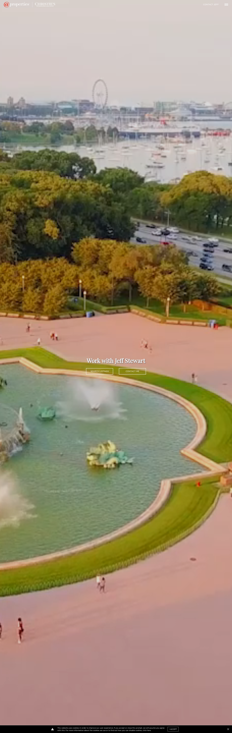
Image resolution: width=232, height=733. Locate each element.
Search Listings (100, 371)
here (149, 730)
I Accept (173, 729)
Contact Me (132, 371)
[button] (228, 729)
